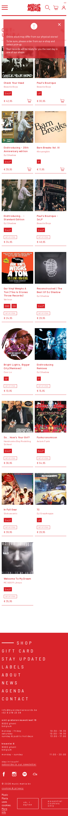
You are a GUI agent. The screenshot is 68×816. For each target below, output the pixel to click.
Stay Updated (24, 658)
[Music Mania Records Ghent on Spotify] (24, 774)
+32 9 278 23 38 (11, 712)
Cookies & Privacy (13, 788)
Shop (25, 642)
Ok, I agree (27, 803)
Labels (13, 666)
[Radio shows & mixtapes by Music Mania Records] (35, 774)
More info (4, 810)
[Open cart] (55, 7)
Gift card (18, 650)
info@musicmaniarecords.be (19, 710)
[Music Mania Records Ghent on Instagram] (14, 774)
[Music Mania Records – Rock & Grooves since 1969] (34, 7)
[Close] (59, 24)
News (10, 682)
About (12, 674)
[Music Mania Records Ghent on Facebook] (4, 774)
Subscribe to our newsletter (19, 764)
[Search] (47, 7)
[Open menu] (5, 7)
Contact (16, 698)
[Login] (63, 7)
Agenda (13, 690)
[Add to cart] (29, 101)
